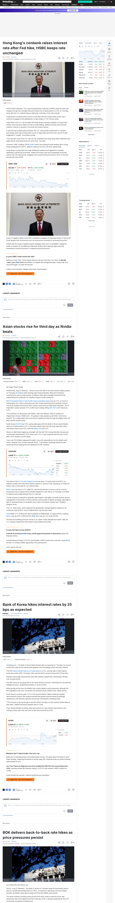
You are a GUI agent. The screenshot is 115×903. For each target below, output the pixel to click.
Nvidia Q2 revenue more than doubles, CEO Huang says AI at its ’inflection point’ (94, 93)
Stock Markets (31, 7)
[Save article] (63, 58)
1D (9, 173)
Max (27, 173)
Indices (81, 43)
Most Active (82, 145)
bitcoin (8, 516)
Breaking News (7, 7)
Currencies (16, 7)
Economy (48, 7)
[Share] (59, 58)
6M (18, 173)
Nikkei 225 (38, 428)
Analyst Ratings (104, 7)
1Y (21, 173)
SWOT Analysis (95, 7)
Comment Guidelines (8, 309)
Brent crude (10, 489)
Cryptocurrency (55, 7)
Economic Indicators (40, 7)
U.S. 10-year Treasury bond (27, 481)
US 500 (81, 64)
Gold (8, 514)
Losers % (96, 145)
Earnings (80, 7)
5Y (24, 173)
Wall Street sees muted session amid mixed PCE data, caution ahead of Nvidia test (94, 111)
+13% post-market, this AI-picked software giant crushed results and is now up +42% (94, 120)
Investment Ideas (87, 7)
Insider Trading (64, 7)
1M (15, 173)
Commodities (23, 7)
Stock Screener (65, 4)
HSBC (32, 144)
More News (91, 134)
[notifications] (108, 1)
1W (12, 173)
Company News (72, 7)
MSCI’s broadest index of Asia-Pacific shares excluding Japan (28, 401)
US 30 (80, 61)
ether (37, 516)
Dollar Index (82, 77)
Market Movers (84, 141)
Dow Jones (82, 67)
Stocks (100, 43)
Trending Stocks (84, 200)
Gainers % (89, 145)
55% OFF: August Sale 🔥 (85, 1)
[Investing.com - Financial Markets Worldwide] (9, 2)
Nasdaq (81, 72)
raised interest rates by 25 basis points (26, 671)
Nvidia (20, 393)
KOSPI (18, 424)
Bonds (95, 43)
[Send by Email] (34, 284)
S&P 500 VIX (82, 75)
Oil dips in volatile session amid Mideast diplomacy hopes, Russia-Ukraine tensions (93, 102)
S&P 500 (52, 408)
